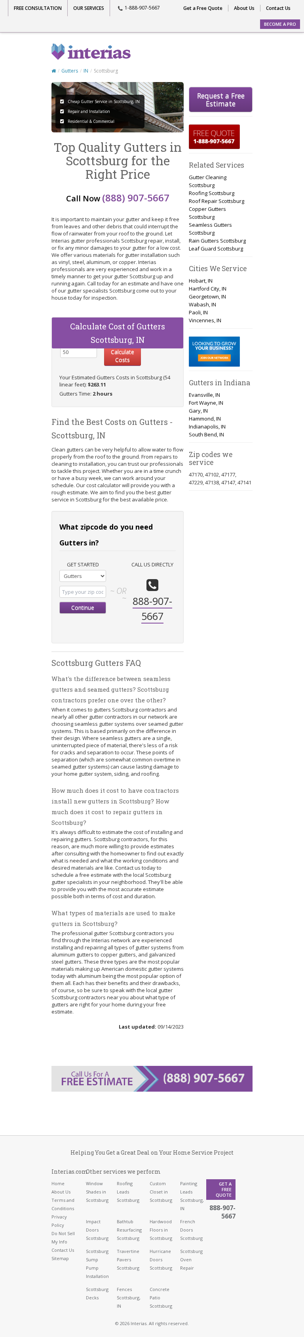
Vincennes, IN (205, 320)
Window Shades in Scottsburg (97, 1191)
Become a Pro (280, 24)
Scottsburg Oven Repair (191, 1259)
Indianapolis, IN (207, 426)
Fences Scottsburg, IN (129, 1297)
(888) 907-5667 (135, 197)
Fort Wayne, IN (206, 402)
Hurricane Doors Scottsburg (161, 1259)
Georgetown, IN (207, 296)
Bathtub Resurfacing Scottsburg (129, 1229)
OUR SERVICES (88, 8)
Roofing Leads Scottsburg (128, 1191)
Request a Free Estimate (221, 99)
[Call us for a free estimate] (214, 136)
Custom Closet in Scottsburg (161, 1191)
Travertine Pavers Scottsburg (128, 1259)
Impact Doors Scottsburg (97, 1229)
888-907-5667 (222, 1211)
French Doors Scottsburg (191, 1229)
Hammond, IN (205, 418)
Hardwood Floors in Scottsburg (161, 1229)
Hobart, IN (201, 280)
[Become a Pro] (214, 352)
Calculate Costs (122, 355)
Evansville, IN (204, 394)
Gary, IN (198, 410)
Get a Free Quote (202, 8)
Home (58, 1183)
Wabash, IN (202, 304)
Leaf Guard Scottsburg (216, 248)
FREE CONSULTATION (38, 8)
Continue (82, 607)
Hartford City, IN (207, 288)
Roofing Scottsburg (211, 193)
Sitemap (60, 1258)
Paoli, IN (198, 312)
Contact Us (278, 8)
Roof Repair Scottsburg (216, 201)
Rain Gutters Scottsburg (217, 240)
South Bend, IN (206, 434)
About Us (244, 8)
